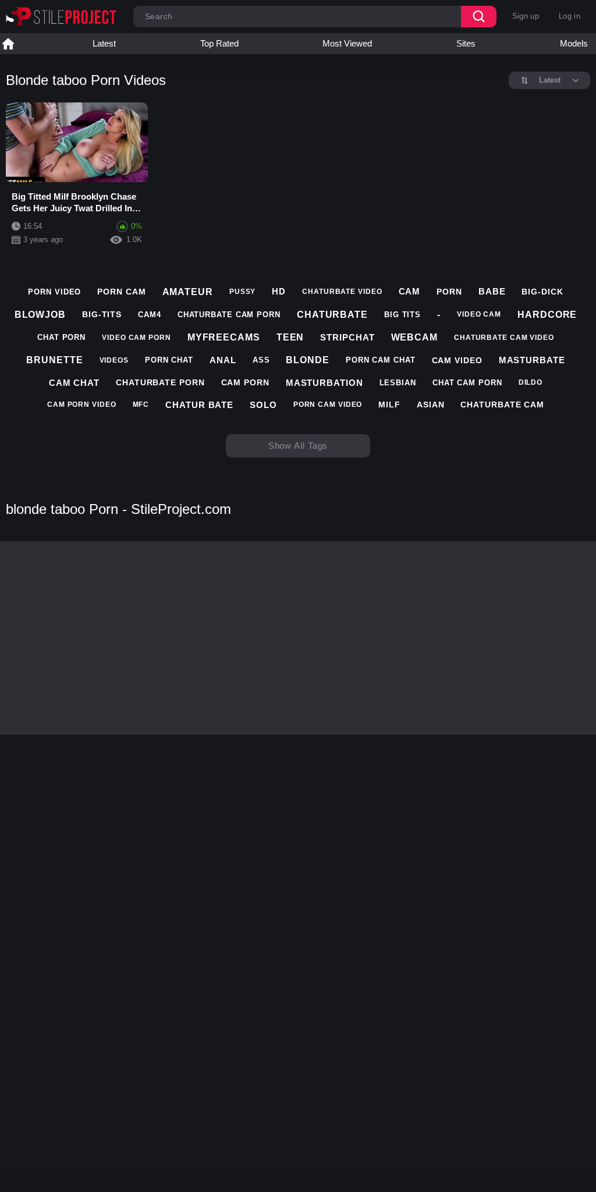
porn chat (169, 360)
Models (574, 43)
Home (8, 43)
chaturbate (332, 315)
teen (290, 337)
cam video (457, 360)
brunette (54, 360)
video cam (479, 314)
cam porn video (81, 404)
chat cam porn (467, 382)
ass (261, 360)
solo (263, 405)
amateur (187, 292)
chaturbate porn (160, 382)
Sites (466, 43)
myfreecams (223, 337)
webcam (414, 337)
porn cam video (328, 404)
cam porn (245, 382)
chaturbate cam (502, 404)
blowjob (40, 315)
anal (223, 360)
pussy (242, 292)
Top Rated (219, 43)
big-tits (102, 314)
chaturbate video (342, 292)
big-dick (542, 291)
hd (279, 291)
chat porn (61, 337)
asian (431, 404)
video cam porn (136, 338)
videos (114, 360)
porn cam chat (381, 360)
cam (410, 291)
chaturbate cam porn (229, 314)
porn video (54, 292)
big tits (402, 314)
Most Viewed (347, 43)
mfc (141, 404)
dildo (531, 382)
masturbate (532, 360)
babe (492, 291)
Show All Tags (298, 445)
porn (449, 291)
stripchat (347, 337)
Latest (104, 43)
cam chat (74, 383)
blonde (307, 360)
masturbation (324, 383)
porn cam (121, 291)
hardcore (547, 315)
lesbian (397, 382)
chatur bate (199, 405)
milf (389, 404)
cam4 (149, 314)
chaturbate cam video (504, 338)
